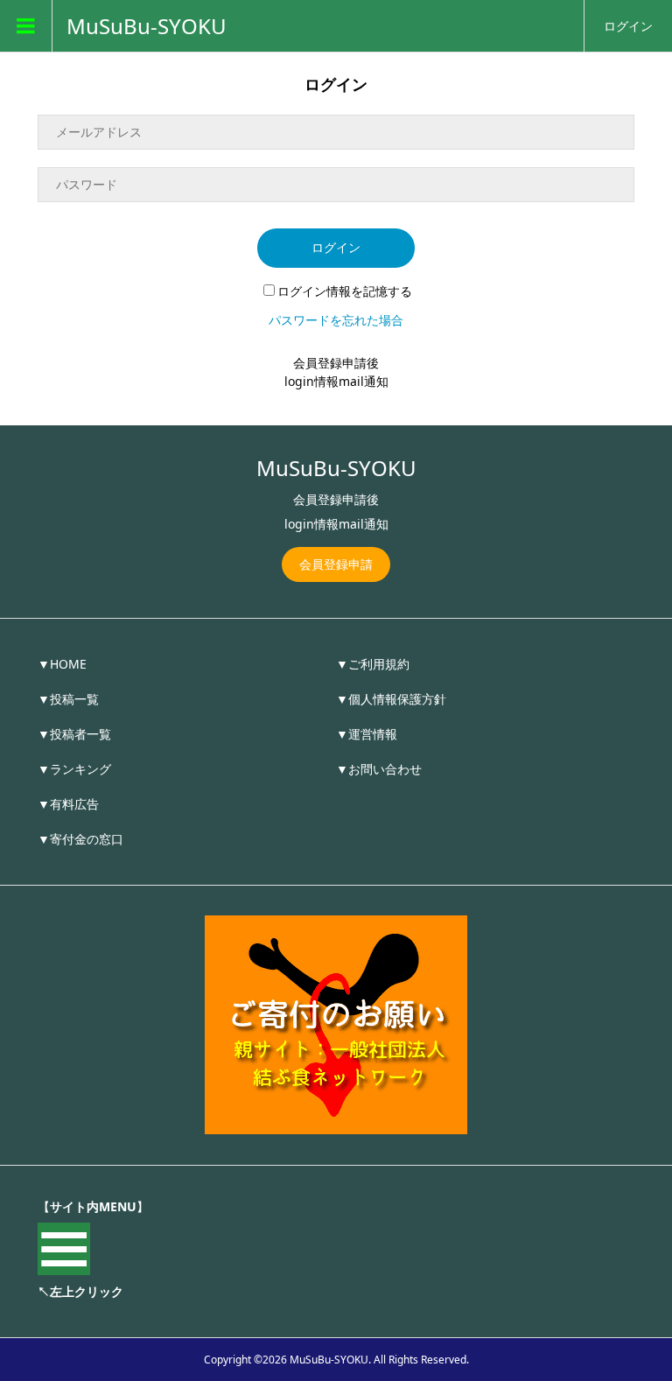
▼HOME (62, 663)
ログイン (628, 26)
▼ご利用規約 (373, 663)
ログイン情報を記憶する (344, 291)
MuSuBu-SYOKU (146, 26)
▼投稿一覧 (68, 698)
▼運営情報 (366, 734)
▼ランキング (74, 769)
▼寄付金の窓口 (80, 839)
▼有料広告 (68, 804)
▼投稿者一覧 (74, 734)
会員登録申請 (336, 564)
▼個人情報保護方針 (391, 698)
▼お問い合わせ (379, 769)
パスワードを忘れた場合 (336, 320)
